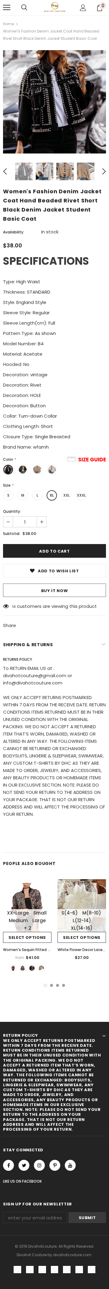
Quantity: (12, 511)
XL (52, 495)
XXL (66, 495)
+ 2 (27, 928)
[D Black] (22, 968)
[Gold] (31, 968)
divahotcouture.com (72, 1254)
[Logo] (54, 7)
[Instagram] (39, 1165)
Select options (27, 937)
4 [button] (63, 985)
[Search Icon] (24, 8)
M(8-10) (91, 913)
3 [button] (57, 985)
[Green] (41, 968)
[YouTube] (70, 1165)
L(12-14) (82, 920)
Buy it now (54, 591)
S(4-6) (69, 913)
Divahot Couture (32, 1254)
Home (8, 23)
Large (39, 920)
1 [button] (45, 985)
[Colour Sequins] (13, 968)
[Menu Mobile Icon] (6, 7)
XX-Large (18, 913)
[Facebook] (8, 1165)
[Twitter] (23, 1165)
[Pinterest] (54, 1165)
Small (40, 913)
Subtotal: (11, 533)
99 (14, 606)
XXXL (81, 495)
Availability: (13, 232)
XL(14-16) (82, 928)
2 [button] (51, 985)
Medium (18, 920)
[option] (54, 101)
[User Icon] (83, 8)
